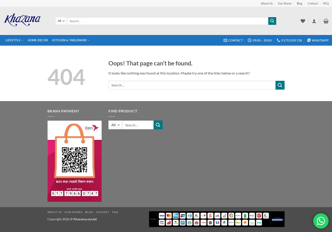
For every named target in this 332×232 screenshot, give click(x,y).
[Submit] (272, 21)
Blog (299, 3)
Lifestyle (13, 40)
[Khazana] (26, 21)
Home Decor (38, 40)
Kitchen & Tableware (69, 40)
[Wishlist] (303, 21)
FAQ (326, 3)
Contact (313, 3)
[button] (314, 21)
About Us (267, 3)
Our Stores (285, 3)
